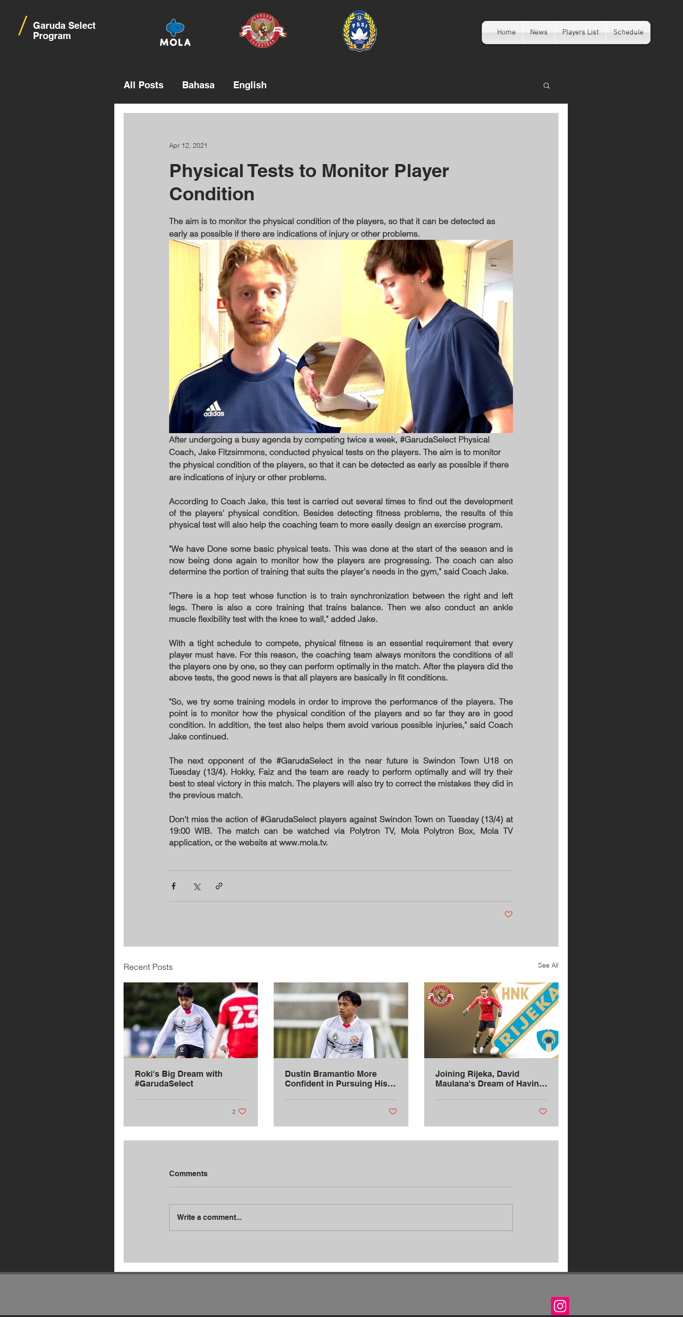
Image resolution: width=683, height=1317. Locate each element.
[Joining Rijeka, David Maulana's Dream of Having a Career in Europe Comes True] (491, 1020)
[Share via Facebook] (173, 886)
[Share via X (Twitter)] (196, 886)
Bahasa (198, 85)
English (250, 85)
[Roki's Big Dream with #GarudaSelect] (191, 1020)
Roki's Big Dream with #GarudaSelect (179, 1078)
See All (548, 965)
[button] (546, 85)
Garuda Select (64, 25)
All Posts (144, 85)
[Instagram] (560, 1306)
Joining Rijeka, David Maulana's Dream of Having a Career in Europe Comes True (489, 1078)
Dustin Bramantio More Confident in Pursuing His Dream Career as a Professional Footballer (336, 1078)
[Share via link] (219, 886)
